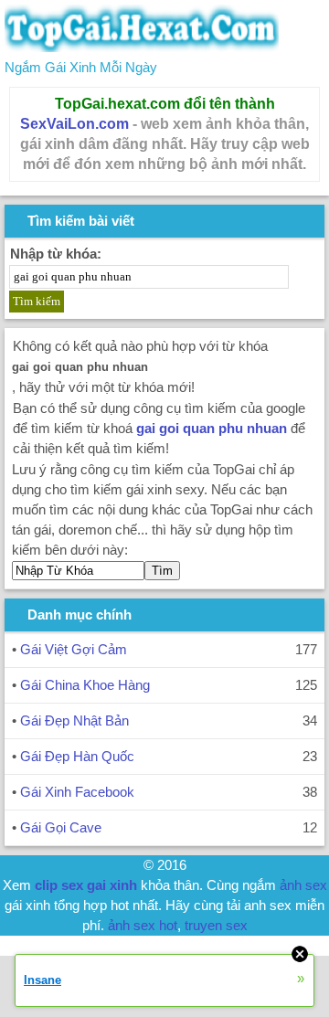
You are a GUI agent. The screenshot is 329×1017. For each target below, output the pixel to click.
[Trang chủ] (142, 47)
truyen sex (216, 925)
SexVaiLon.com (74, 124)
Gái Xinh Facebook (77, 792)
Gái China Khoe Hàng (85, 685)
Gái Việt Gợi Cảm (73, 649)
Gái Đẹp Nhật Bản (74, 720)
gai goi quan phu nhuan (211, 428)
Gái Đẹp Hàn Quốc (77, 756)
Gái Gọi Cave (60, 827)
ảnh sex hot (142, 925)
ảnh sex (303, 885)
